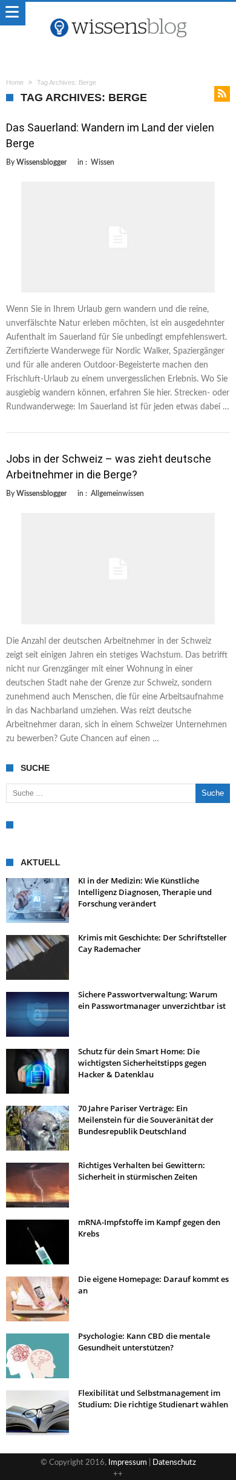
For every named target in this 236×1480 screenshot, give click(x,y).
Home (15, 82)
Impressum (127, 1463)
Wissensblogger (41, 162)
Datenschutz (174, 1463)
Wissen (102, 162)
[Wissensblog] (118, 14)
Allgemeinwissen (117, 493)
